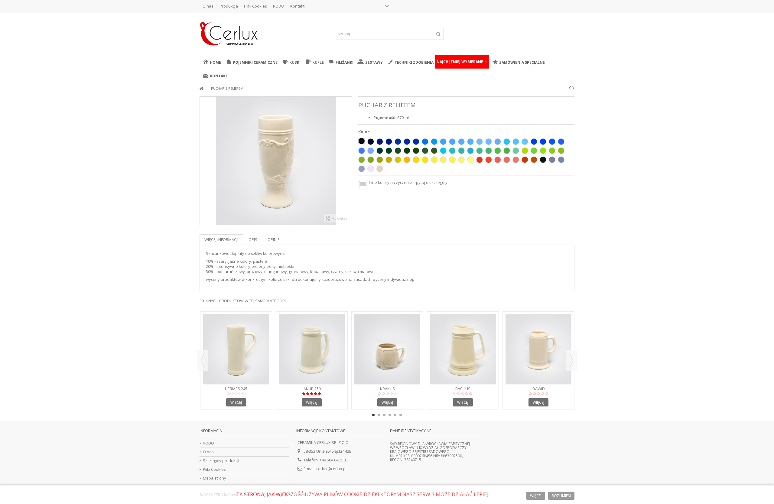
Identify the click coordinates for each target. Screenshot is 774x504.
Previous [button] (202, 360)
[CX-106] (407, 150)
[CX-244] (515, 159)
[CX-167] (398, 159)
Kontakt (297, 6)
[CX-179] (506, 150)
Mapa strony (214, 478)
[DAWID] (538, 349)
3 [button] (384, 415)
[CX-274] (434, 159)
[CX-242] (497, 159)
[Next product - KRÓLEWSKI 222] (573, 87)
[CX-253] (561, 141)
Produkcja (229, 6)
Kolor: (364, 131)
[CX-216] (461, 141)
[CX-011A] (425, 159)
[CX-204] (515, 141)
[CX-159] (525, 150)
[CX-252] (361, 150)
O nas (208, 6)
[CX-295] (525, 159)
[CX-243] (506, 159)
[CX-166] (370, 159)
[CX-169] (379, 159)
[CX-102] (543, 159)
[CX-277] (461, 159)
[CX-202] (452, 141)
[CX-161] (497, 150)
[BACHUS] (463, 349)
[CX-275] (443, 159)
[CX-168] (388, 159)
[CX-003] (370, 141)
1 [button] (373, 415)
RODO (278, 6)
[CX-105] (416, 141)
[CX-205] (525, 141)
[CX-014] (425, 141)
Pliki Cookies (255, 6)
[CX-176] (398, 150)
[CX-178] (379, 150)
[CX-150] (434, 150)
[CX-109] (407, 159)
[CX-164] (561, 150)
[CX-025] (534, 159)
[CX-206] (398, 141)
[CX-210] (388, 141)
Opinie (274, 239)
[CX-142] (515, 150)
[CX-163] (552, 150)
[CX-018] (543, 150)
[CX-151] (425, 150)
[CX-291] (361, 168)
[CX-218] (488, 141)
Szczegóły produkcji (221, 460)
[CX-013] (461, 150)
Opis (253, 239)
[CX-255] (543, 141)
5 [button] (395, 415)
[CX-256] (534, 141)
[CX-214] (434, 141)
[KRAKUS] (387, 349)
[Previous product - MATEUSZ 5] (570, 87)
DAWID (538, 388)
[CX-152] (452, 150)
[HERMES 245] (236, 349)
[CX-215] (443, 141)
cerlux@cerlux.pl (331, 468)
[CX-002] (361, 141)
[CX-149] (416, 150)
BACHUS (462, 388)
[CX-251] (370, 150)
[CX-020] (379, 168)
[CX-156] (443, 150)
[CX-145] (488, 150)
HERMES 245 (236, 388)
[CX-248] (479, 159)
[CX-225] (407, 141)
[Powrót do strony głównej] (201, 88)
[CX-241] (488, 159)
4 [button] (390, 415)
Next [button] (571, 360)
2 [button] (379, 415)
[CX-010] (370, 168)
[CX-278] (470, 159)
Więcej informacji (221, 239)
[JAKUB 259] (312, 349)
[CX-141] (534, 150)
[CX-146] (479, 150)
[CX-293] (552, 159)
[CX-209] (379, 141)
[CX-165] (361, 159)
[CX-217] (479, 141)
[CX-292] (561, 159)
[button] (462, 62)
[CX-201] (470, 141)
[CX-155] (470, 150)
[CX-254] (552, 141)
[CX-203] (506, 141)
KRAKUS (387, 388)
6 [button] (400, 415)
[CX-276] (452, 159)
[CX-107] (497, 141)
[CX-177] (388, 150)
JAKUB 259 (312, 388)
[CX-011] (416, 159)
